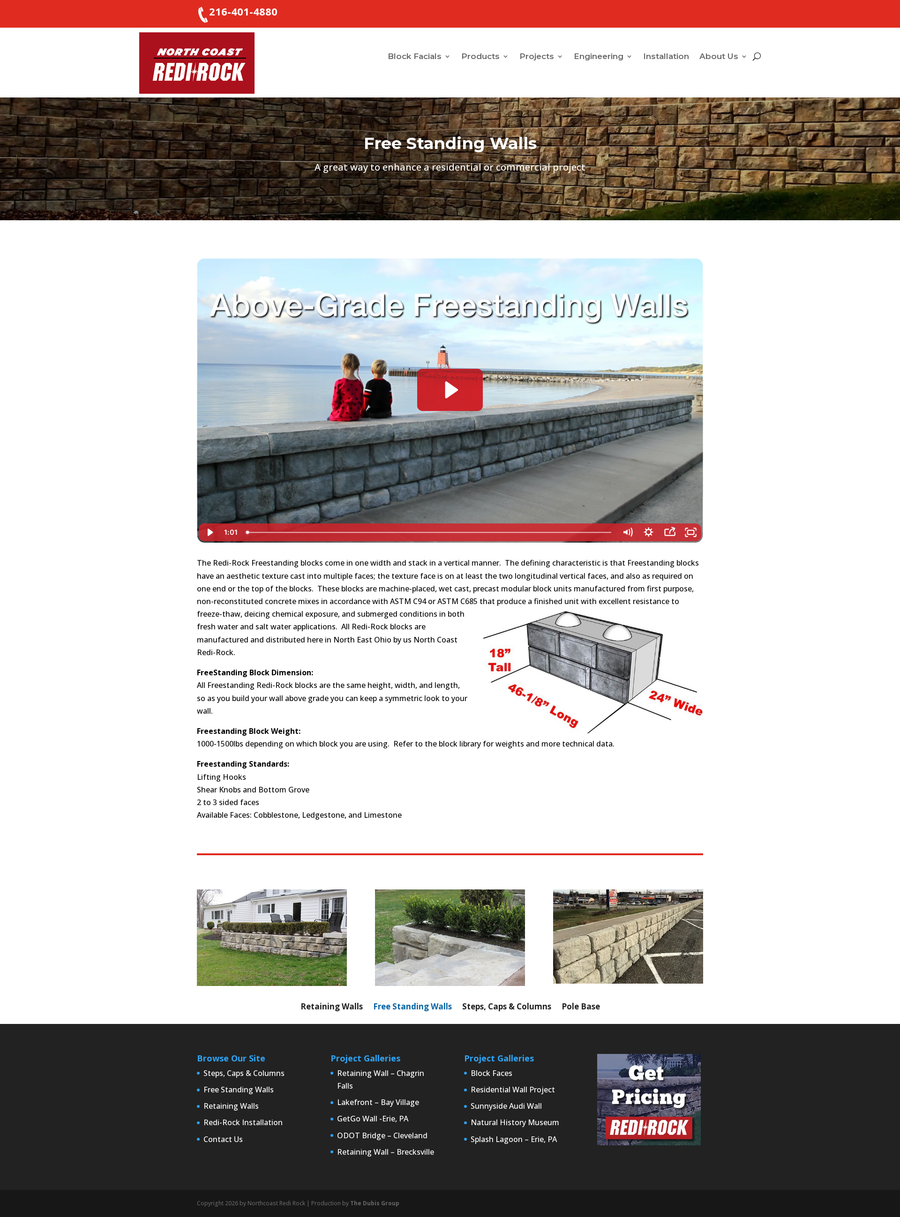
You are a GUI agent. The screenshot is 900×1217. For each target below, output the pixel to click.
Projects (536, 57)
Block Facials (415, 57)
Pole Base (581, 1007)
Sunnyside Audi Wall (506, 1106)
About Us (718, 57)
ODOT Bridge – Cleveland (382, 1135)
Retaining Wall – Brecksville (385, 1152)
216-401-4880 (243, 11)
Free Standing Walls (412, 1007)
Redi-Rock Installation (243, 1122)
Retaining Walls (331, 1007)
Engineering (598, 57)
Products (480, 57)
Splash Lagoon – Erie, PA (514, 1139)
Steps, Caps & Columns (506, 1007)
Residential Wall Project (513, 1089)
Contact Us (223, 1139)
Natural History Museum (515, 1122)
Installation (666, 57)
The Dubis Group (374, 1203)
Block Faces (491, 1073)
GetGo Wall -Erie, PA (372, 1118)
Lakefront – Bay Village (378, 1102)
